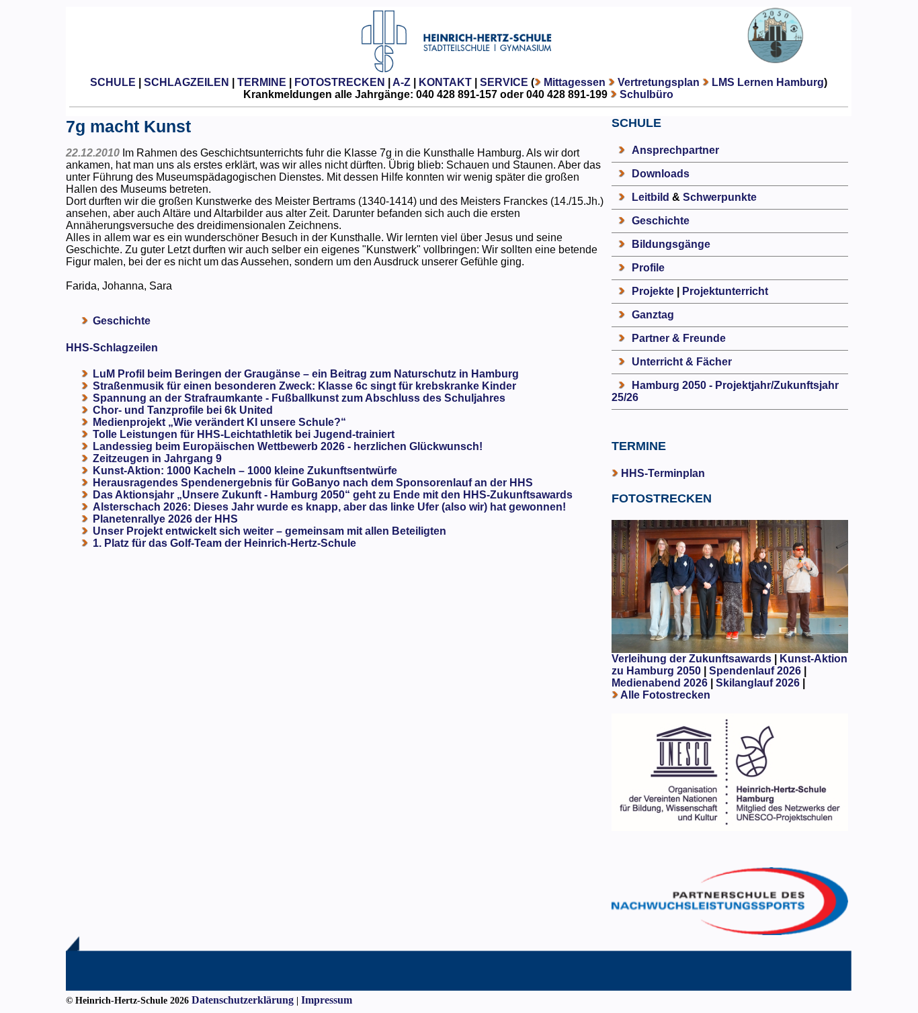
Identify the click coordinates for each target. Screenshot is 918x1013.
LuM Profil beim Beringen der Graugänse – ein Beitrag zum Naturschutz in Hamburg (306, 374)
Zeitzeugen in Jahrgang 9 (157, 458)
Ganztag (653, 314)
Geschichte (122, 320)
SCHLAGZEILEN (186, 82)
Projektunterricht (725, 291)
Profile (648, 267)
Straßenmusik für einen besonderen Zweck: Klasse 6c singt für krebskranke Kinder (304, 386)
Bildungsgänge (671, 244)
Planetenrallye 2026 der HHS (165, 519)
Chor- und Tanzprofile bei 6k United (183, 410)
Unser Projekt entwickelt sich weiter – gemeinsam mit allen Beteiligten (269, 531)
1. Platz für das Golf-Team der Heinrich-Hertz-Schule (224, 543)
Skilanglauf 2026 (758, 683)
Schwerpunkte (720, 197)
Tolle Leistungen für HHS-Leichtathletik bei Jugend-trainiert (243, 434)
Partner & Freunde (679, 338)
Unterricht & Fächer (682, 361)
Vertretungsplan (659, 82)
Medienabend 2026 (660, 683)
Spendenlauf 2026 (755, 670)
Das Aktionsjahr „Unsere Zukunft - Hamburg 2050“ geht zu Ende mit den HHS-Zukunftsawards (333, 494)
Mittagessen (575, 82)
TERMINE (261, 82)
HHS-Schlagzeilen (112, 347)
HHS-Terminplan (663, 473)
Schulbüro (646, 94)
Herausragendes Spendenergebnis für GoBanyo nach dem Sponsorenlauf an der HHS (313, 482)
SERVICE (504, 82)
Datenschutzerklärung (243, 1000)
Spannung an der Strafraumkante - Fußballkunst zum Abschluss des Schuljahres (299, 398)
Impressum (326, 1000)
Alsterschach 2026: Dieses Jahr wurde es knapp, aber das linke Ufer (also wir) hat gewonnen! (329, 507)
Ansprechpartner (675, 150)
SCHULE (113, 82)
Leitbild (650, 197)
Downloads (661, 173)
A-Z (401, 82)
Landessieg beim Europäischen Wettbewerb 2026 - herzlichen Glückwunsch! (288, 446)
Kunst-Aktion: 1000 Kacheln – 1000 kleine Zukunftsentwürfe (245, 470)
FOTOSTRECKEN (339, 82)
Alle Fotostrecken (665, 695)
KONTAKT (445, 82)
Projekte (653, 291)
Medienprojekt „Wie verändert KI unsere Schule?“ (219, 422)
